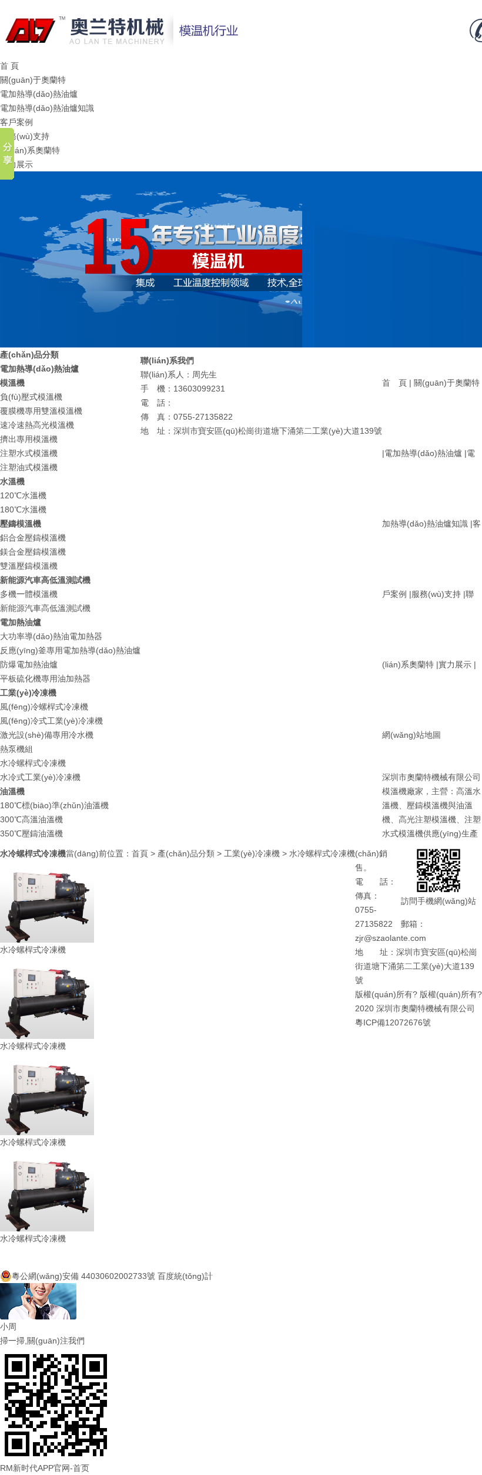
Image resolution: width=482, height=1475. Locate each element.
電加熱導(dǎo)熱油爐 (39, 94)
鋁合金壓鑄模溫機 (33, 537)
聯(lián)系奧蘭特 (30, 150)
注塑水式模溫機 (29, 453)
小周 (8, 1326)
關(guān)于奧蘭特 (33, 80)
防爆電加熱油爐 (29, 664)
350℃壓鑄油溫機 (31, 833)
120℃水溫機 (23, 495)
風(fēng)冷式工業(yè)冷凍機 (51, 720)
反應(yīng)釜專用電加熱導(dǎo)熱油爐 (70, 650)
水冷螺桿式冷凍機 (33, 763)
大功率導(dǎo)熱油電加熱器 (51, 636)
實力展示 (16, 164)
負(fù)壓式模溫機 (31, 396)
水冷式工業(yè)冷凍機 (40, 777)
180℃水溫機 (23, 509)
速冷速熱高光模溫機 (37, 425)
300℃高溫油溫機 (31, 819)
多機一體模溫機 (29, 594)
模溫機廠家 (402, 791)
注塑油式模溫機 (29, 467)
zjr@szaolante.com (390, 938)
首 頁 (9, 65)
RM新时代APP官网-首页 (44, 1468)
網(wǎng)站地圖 (411, 735)
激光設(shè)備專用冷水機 (46, 735)
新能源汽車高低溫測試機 (45, 608)
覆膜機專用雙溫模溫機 (41, 411)
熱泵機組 (16, 749)
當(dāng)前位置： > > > (210, 853)
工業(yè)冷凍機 (252, 853)
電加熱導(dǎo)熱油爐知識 (47, 108)
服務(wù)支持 (24, 136)
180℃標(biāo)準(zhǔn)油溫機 (54, 805)
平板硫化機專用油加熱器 (45, 678)
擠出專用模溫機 (29, 439)
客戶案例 (16, 122)
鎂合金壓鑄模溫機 (33, 551)
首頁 (140, 853)
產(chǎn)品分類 (186, 853)
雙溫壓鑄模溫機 (29, 566)
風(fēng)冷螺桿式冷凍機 (44, 706)
